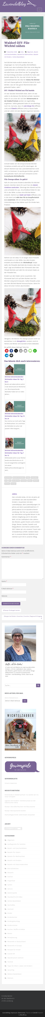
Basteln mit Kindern (18, 477)
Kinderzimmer (12, 925)
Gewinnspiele (12, 893)
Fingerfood (11, 881)
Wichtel (7, 483)
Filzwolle (14, 108)
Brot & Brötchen (13, 868)
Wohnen (10, 978)
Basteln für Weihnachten (25, 54)
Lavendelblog (6, 1013)
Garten (9, 885)
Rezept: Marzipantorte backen (15, 811)
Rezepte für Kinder (14, 950)
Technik (10, 962)
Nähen (30, 480)
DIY (6, 480)
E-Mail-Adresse (7, 589)
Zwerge (13, 483)
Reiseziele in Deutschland (16, 942)
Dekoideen (34, 477)
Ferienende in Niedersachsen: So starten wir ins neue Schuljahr (22, 796)
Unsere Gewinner (11, 783)
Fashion (10, 877)
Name (4, 581)
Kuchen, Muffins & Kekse (16, 929)
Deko (27, 477)
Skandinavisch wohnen (15, 958)
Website (4, 596)
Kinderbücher (12, 917)
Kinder (9, 913)
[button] (6, 351)
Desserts (10, 873)
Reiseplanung (12, 937)
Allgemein (30, 52)
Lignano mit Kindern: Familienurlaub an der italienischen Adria (20, 802)
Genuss (10, 889)
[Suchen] (38, 685)
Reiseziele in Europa (14, 946)
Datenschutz (21, 1013)
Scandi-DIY (11, 954)
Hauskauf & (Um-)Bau (14, 897)
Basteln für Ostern (13, 852)
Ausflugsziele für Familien (16, 844)
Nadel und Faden (25, 195)
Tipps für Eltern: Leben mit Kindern (19, 966)
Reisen (9, 933)
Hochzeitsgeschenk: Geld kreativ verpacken (20, 815)
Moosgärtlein (21, 341)
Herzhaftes (11, 905)
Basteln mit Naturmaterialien (17, 864)
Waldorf (36, 480)
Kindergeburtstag (13, 921)
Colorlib (35, 1013)
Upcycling (10, 970)
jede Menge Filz (29, 106)
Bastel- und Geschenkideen (17, 848)
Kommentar (6, 557)
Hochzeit (10, 909)
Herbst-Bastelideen (18, 57)
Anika (22, 52)
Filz (10, 480)
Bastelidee (8, 477)
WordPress (23, 1015)
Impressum (14, 1013)
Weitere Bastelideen (14, 974)
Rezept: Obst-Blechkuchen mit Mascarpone (20, 807)
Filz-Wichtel (16, 480)
